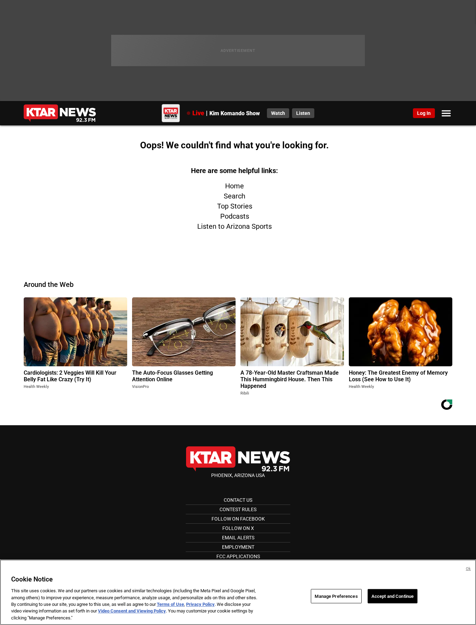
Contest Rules (238, 509)
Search (234, 196)
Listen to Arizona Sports (234, 226)
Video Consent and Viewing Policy (132, 611)
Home (234, 186)
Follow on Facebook (238, 519)
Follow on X (238, 528)
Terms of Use (170, 604)
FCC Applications (238, 556)
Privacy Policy (200, 604)
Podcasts (234, 216)
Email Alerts (238, 537)
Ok (468, 569)
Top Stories (234, 206)
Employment (238, 547)
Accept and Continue (392, 596)
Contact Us (238, 500)
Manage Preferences (336, 596)
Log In (424, 113)
